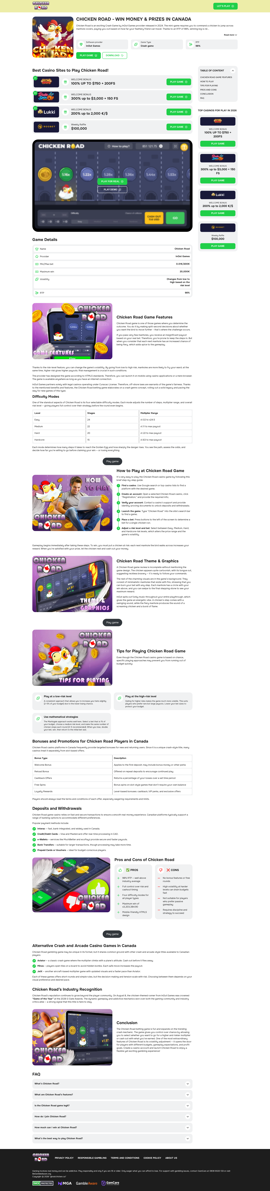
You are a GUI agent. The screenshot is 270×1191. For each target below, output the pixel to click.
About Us (171, 1157)
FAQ (202, 98)
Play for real (110, 181)
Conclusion (206, 94)
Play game (86, 55)
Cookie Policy (152, 1157)
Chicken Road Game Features (216, 77)
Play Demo (110, 189)
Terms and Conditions (125, 1157)
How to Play (207, 81)
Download (113, 55)
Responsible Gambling (92, 1157)
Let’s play (223, 6)
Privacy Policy (64, 1157)
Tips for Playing (209, 85)
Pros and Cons (208, 90)
